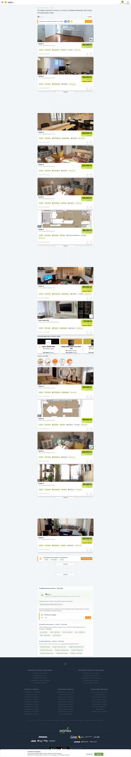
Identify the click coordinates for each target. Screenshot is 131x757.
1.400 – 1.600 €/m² (67, 632)
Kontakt (41, 720)
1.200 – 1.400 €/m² (55, 632)
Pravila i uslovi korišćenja (76, 720)
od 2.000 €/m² (57, 635)
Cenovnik (63, 720)
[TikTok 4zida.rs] (77, 749)
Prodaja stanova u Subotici (32, 699)
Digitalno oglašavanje (52, 720)
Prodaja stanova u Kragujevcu (31, 697)
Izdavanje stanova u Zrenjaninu (65, 702)
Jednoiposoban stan (75, 647)
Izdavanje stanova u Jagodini (65, 709)
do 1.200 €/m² (44, 632)
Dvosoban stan (46, 650)
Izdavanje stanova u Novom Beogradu (91, 678)
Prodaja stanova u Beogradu (40, 673)
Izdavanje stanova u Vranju (65, 711)
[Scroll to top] (65, 664)
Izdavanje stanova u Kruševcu (65, 704)
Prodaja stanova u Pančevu (31, 709)
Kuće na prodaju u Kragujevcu (99, 697)
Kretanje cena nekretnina (99, 706)
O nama (35, 720)
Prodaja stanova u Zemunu (40, 678)
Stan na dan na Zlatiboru (65, 714)
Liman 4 (52, 7)
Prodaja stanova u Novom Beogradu (40, 680)
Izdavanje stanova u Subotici (65, 699)
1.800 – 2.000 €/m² (45, 635)
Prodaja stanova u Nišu (31, 694)
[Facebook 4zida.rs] (71, 749)
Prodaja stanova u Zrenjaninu (31, 702)
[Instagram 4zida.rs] (74, 749)
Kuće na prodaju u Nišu (99, 694)
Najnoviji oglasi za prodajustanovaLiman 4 (51, 604)
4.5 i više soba (76, 653)
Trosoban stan (77, 650)
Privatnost (100, 720)
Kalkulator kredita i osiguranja (99, 711)
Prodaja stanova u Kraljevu (32, 714)
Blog (29, 720)
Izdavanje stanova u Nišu (65, 694)
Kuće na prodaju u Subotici (99, 699)
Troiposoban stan (46, 653)
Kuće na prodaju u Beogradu (99, 704)
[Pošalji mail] (80, 748)
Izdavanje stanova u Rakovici (91, 683)
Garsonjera (45, 647)
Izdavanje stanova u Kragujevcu (65, 697)
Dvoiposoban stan (62, 650)
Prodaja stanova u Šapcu (31, 704)
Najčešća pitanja (90, 720)
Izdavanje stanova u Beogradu (91, 673)
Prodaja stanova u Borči (40, 675)
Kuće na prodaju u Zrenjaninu (99, 702)
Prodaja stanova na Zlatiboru (31, 711)
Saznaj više (89, 754)
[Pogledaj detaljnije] (65, 33)
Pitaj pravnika (99, 709)
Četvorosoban (62, 653)
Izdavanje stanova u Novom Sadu (65, 692)
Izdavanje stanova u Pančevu (65, 706)
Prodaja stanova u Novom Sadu (31, 692)
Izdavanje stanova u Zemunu (91, 675)
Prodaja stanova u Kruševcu (31, 706)
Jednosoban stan (59, 647)
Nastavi (99, 754)
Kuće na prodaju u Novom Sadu (99, 692)
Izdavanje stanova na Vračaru (91, 680)
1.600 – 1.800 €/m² (80, 632)
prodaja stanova (44, 7)
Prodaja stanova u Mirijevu (40, 683)
